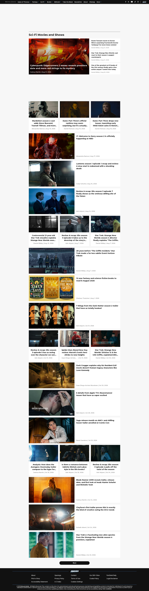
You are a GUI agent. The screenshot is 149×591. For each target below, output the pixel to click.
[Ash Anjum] (80, 211)
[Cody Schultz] (81, 184)
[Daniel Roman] (69, 129)
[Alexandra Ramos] (38, 129)
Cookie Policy (94, 578)
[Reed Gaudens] (81, 440)
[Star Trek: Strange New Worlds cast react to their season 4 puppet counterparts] (105, 56)
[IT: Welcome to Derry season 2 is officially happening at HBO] (74, 146)
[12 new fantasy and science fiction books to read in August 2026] (74, 288)
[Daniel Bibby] (95, 48)
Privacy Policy (59, 578)
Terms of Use (75, 578)
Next (74, 563)
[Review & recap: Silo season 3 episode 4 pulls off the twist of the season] (105, 460)
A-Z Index (58, 582)
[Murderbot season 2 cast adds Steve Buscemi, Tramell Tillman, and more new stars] (43, 116)
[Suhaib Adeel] (81, 527)
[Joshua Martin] (35, 72)
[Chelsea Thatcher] (82, 298)
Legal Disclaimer (112, 578)
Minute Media (25, 586)
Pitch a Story (35, 578)
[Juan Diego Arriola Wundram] (70, 358)
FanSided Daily (111, 575)
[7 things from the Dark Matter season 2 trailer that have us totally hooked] (74, 316)
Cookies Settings (77, 582)
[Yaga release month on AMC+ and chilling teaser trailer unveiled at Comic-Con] (74, 430)
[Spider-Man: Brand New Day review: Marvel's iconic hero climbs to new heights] (74, 345)
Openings (58, 575)
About (33, 575)
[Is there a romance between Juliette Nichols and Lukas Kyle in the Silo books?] (74, 460)
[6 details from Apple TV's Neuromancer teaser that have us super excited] (74, 403)
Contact (73, 575)
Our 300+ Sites (95, 575)
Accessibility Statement (39, 582)
